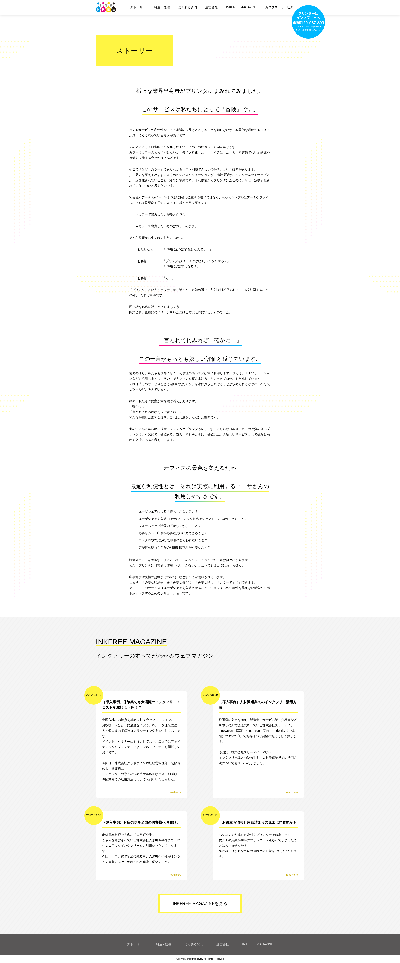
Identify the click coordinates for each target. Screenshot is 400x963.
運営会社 (222, 944)
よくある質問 (193, 944)
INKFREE (110, 7)
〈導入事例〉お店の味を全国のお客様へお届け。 (141, 822)
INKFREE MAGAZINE (257, 944)
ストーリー (135, 944)
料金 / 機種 (163, 944)
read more (175, 792)
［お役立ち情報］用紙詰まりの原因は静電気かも (258, 822)
